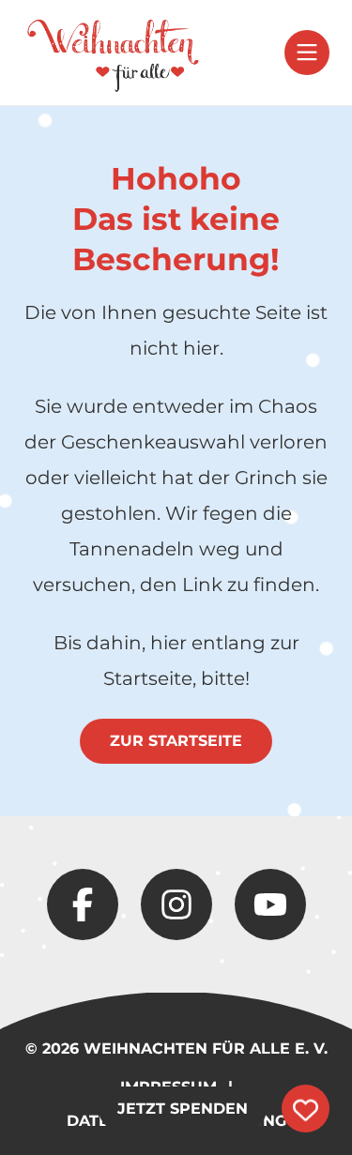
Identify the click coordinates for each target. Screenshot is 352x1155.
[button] (306, 52)
